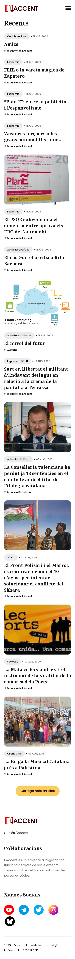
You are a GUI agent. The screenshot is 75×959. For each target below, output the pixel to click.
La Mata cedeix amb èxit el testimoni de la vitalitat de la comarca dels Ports (37, 675)
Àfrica (10, 557)
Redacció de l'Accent (19, 50)
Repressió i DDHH (17, 361)
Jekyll (54, 945)
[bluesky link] (10, 921)
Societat (12, 661)
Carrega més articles (37, 791)
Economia (13, 62)
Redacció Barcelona (19, 492)
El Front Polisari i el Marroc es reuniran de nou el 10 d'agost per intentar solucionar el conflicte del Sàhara (36, 577)
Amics (11, 44)
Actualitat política (18, 249)
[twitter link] (38, 910)
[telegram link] (24, 910)
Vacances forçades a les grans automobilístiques (32, 136)
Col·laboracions (16, 36)
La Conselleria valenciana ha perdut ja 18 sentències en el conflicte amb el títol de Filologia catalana (37, 476)
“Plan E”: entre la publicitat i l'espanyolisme (36, 105)
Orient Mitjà (14, 753)
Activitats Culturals (19, 335)
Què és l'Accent (16, 833)
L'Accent (12, 349)
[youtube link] (9, 910)
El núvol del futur (24, 343)
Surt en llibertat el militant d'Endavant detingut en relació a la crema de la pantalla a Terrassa (36, 378)
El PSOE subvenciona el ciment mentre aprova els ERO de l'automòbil (33, 225)
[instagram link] (53, 910)
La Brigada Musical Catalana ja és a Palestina (37, 764)
